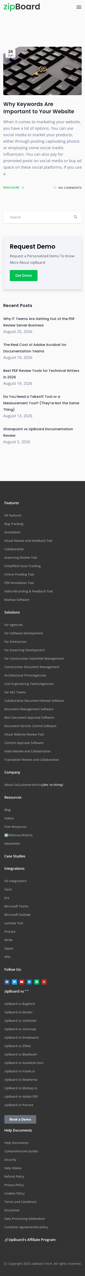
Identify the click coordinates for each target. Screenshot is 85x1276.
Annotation (12, 532)
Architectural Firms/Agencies (25, 675)
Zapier (9, 948)
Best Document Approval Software (29, 717)
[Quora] (44, 982)
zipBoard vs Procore (18, 1105)
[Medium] (36, 982)
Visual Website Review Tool (24, 734)
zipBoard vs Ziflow (17, 1046)
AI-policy (42, 1227)
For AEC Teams (15, 692)
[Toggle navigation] (79, 7)
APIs (7, 957)
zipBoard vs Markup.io (20, 1088)
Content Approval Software (24, 743)
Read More (11, 187)
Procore (9, 931)
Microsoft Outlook (17, 915)
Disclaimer (12, 1210)
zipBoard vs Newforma (20, 1080)
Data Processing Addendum (24, 1219)
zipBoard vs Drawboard (21, 1037)
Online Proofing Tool (19, 574)
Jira (6, 898)
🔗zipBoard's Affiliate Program (30, 1239)
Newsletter (12, 843)
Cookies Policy (14, 1193)
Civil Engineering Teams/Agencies (29, 684)
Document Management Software (28, 709)
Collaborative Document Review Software (34, 701)
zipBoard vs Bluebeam (20, 1054)
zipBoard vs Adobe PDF (21, 1096)
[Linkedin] (29, 982)
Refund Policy (14, 1176)
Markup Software (16, 600)
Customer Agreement (20, 1227)
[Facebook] (7, 982)
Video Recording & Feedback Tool (28, 591)
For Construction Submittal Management (34, 658)
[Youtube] (21, 982)
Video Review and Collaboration (27, 751)
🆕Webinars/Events (18, 835)
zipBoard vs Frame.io (19, 1071)
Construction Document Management (31, 667)
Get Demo (23, 275)
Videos (9, 818)
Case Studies (14, 856)
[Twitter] (14, 982)
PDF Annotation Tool (19, 583)
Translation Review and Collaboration (31, 760)
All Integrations (15, 881)
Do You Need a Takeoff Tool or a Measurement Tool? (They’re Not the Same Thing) (41, 403)
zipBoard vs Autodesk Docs (24, 1063)
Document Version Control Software (30, 726)
